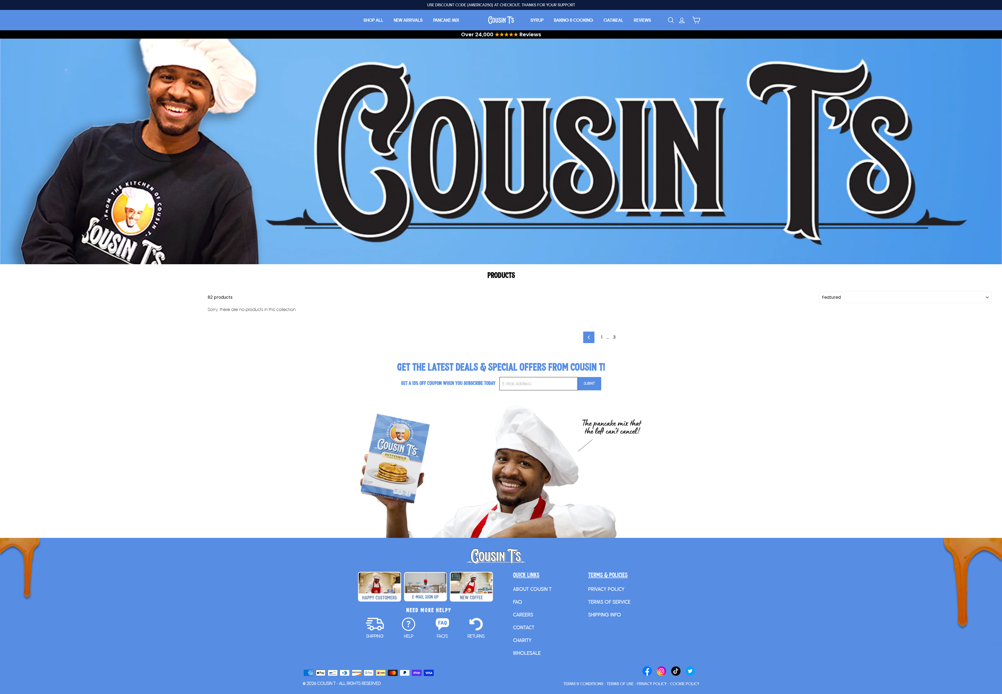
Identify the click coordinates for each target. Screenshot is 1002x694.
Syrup (537, 19)
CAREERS (523, 614)
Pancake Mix (446, 19)
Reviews (642, 19)
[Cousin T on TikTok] (676, 671)
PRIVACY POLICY (606, 589)
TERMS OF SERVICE (609, 602)
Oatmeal (613, 19)
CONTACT (523, 627)
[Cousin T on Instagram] (661, 671)
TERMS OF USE (620, 683)
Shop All (373, 19)
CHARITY (522, 640)
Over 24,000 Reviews (501, 34)
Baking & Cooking (573, 19)
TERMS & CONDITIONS (583, 683)
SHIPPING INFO (604, 614)
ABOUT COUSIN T (532, 589)
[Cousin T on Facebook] (647, 671)
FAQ (517, 602)
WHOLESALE (527, 653)
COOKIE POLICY (684, 683)
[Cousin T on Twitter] (690, 671)
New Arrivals (408, 19)
